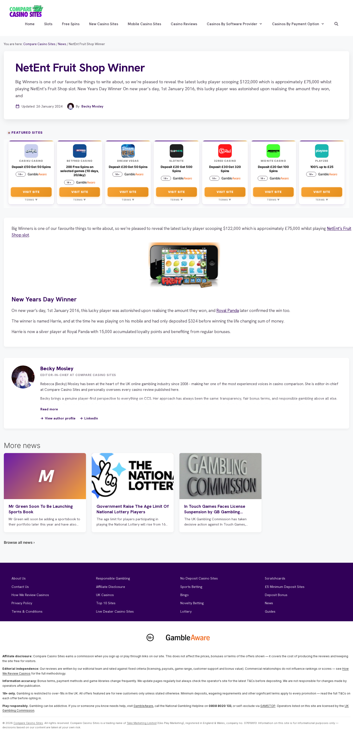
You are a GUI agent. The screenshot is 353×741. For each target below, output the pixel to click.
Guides (270, 611)
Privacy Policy (22, 603)
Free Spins (70, 24)
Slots (48, 24)
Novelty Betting (192, 603)
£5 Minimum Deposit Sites (284, 587)
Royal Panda (227, 310)
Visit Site (31, 192)
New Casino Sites (103, 24)
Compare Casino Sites (28, 723)
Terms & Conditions (27, 611)
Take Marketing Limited (142, 723)
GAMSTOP (267, 706)
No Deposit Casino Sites (199, 578)
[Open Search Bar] (336, 24)
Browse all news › (19, 542)
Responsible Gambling (113, 578)
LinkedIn (91, 418)
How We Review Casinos (30, 595)
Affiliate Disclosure (110, 587)
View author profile (60, 418)
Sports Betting (191, 587)
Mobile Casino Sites (144, 24)
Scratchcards (275, 578)
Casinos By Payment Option (295, 24)
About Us (19, 578)
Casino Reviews (184, 24)
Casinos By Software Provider (232, 24)
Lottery (186, 611)
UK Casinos (105, 595)
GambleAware (143, 706)
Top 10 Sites (106, 603)
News (269, 603)
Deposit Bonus (276, 595)
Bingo (184, 595)
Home (30, 24)
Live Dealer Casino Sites (115, 611)
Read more (49, 409)
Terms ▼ (31, 199)
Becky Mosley (92, 106)
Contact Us (20, 587)
